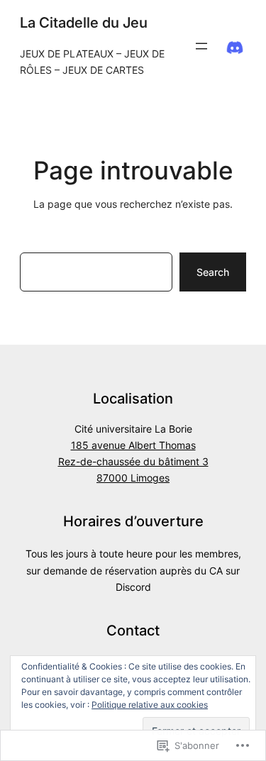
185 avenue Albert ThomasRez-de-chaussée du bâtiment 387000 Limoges (133, 461)
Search (212, 272)
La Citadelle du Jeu (84, 22)
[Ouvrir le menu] (201, 46)
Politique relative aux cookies (150, 704)
